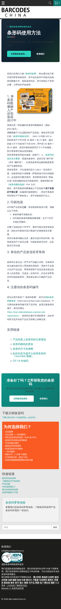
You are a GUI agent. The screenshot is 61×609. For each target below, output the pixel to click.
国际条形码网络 (14, 568)
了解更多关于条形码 (11, 481)
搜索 (55, 527)
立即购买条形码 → (19, 53)
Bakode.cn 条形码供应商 (12, 588)
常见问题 (6, 483)
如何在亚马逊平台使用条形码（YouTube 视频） (29, 355)
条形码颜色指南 (16, 184)
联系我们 (41, 53)
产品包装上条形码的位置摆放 (29, 339)
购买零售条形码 (9, 478)
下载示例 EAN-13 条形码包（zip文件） (19, 417)
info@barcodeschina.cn (12, 550)
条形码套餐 (30, 73)
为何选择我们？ (17, 426)
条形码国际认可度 (10, 492)
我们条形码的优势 (10, 489)
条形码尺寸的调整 (23, 348)
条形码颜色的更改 (23, 344)
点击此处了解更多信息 (17, 585)
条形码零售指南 (15, 502)
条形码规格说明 (20, 136)
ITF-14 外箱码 (20, 360)
